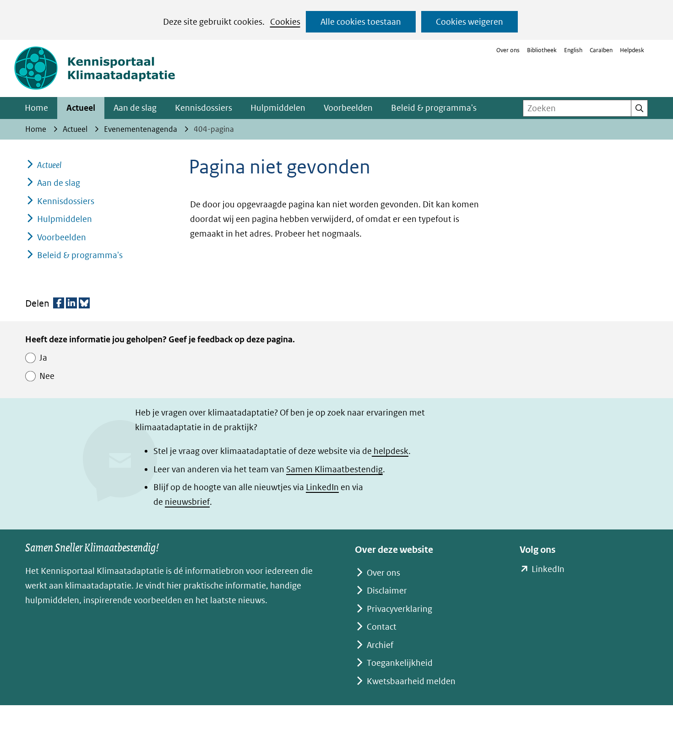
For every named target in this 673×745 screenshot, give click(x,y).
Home (36, 108)
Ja (43, 357)
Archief (380, 645)
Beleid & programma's (434, 108)
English (573, 50)
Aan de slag (135, 108)
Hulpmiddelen (277, 108)
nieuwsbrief (187, 502)
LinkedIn (322, 487)
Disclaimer (387, 590)
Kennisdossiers (203, 108)
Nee (46, 376)
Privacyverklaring (399, 609)
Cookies (285, 21)
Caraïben (601, 50)
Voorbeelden (348, 108)
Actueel (80, 108)
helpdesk (390, 451)
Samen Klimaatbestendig (334, 469)
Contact (381, 626)
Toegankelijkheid (400, 663)
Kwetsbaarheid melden (411, 681)
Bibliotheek (542, 50)
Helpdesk (632, 50)
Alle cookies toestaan (360, 21)
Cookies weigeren (469, 21)
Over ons (508, 50)
